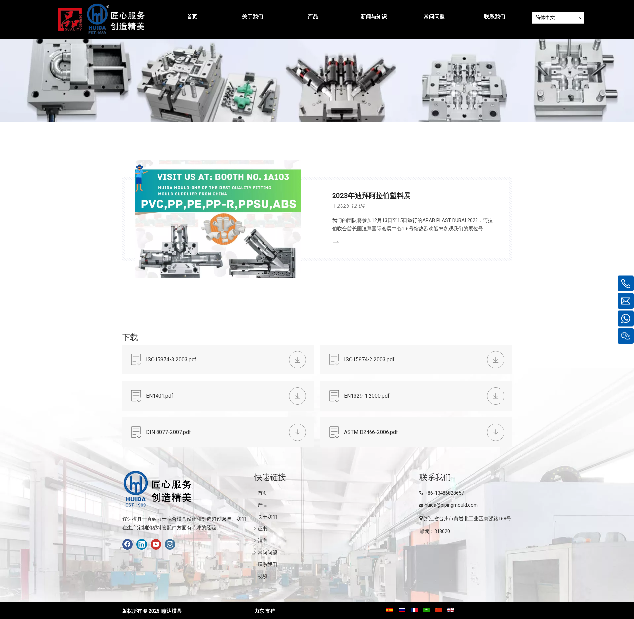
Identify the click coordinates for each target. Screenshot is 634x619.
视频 (262, 576)
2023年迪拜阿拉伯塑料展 (371, 196)
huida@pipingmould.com (451, 505)
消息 (262, 541)
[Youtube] (156, 544)
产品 (262, 505)
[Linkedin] (141, 544)
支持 (270, 611)
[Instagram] (170, 544)
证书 (262, 529)
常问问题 (267, 553)
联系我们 (267, 564)
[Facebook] (127, 544)
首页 (262, 493)
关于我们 (267, 517)
